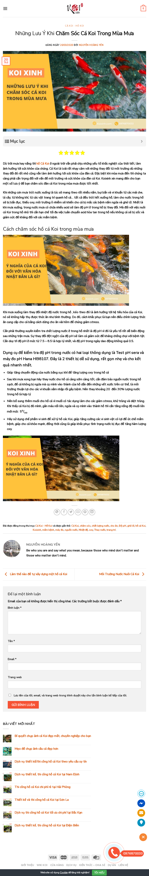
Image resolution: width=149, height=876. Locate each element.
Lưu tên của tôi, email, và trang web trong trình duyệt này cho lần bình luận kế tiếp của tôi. (70, 695)
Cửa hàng (57, 865)
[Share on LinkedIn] (92, 512)
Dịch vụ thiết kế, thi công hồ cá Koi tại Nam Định (47, 774)
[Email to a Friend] (78, 512)
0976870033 (133, 853)
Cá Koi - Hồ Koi (74, 25)
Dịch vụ (71, 865)
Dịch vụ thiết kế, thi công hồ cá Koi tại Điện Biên (47, 825)
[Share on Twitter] (71, 512)
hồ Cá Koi (42, 163)
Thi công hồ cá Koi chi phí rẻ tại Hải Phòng (42, 787)
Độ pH (122, 526)
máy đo (59, 530)
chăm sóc (85, 526)
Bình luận (14, 608)
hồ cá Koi (140, 526)
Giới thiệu (27, 865)
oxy (91, 530)
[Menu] (5, 8)
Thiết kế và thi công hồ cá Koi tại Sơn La (42, 800)
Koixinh (37, 530)
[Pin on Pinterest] (85, 512)
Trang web (15, 677)
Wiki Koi (42, 865)
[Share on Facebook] (64, 512)
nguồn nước (71, 530)
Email (12, 659)
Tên (11, 641)
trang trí (111, 530)
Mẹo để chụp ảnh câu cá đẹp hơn (36, 749)
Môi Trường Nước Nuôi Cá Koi (119, 574)
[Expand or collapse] (141, 141)
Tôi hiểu (99, 872)
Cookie (64, 872)
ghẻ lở (130, 526)
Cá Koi (75, 526)
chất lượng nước (100, 526)
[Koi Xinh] (74, 8)
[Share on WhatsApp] (57, 512)
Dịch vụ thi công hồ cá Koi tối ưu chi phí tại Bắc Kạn (48, 812)
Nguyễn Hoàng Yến (91, 45)
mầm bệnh (48, 530)
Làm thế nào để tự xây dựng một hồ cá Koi (38, 574)
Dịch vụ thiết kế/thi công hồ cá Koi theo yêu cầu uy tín (51, 761)
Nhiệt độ (83, 530)
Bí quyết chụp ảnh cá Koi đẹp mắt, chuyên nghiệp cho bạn (53, 736)
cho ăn (114, 526)
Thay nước (100, 530)
